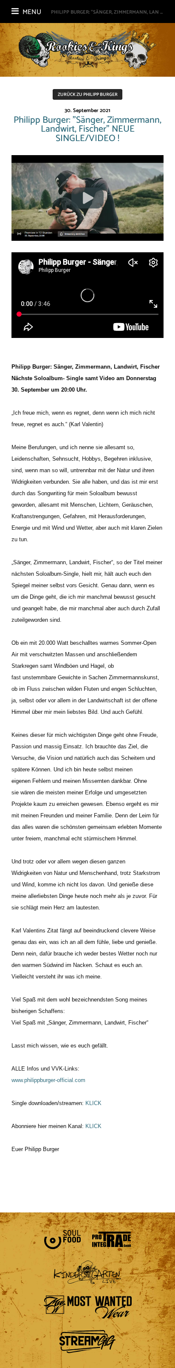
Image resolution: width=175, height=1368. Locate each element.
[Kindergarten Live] (87, 1272)
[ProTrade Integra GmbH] (111, 1239)
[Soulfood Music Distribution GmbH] (62, 1239)
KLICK (93, 1103)
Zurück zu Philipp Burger (88, 94)
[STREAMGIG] (87, 1341)
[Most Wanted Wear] (87, 1307)
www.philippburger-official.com (48, 1080)
